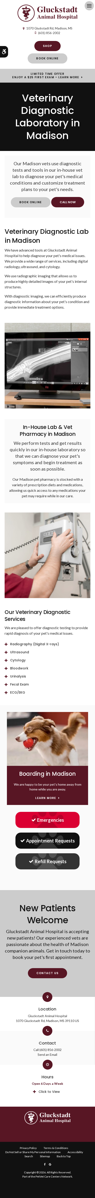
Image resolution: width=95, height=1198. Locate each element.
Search (28, 1156)
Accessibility (75, 1152)
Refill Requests (50, 861)
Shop (47, 46)
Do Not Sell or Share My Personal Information (33, 1152)
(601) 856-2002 (49, 33)
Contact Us (47, 973)
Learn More (45, 798)
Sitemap (45, 1156)
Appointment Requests (50, 840)
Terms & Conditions (56, 1148)
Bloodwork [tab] (19, 668)
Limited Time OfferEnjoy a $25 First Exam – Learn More (45, 75)
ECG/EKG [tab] (17, 692)
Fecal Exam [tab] (19, 684)
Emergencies (50, 820)
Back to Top (64, 1156)
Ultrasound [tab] (19, 652)
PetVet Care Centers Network (54, 1176)
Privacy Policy (28, 1148)
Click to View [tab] (49, 1091)
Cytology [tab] (18, 660)
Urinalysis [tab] (18, 676)
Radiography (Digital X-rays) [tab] (34, 644)
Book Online (47, 58)
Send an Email (47, 1054)
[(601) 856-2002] (67, 202)
